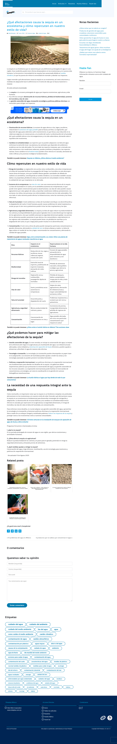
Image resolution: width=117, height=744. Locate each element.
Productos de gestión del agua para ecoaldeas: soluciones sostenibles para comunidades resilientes (92, 33)
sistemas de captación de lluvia (40, 347)
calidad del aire (37, 228)
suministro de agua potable (28, 130)
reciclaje (21, 691)
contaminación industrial (32, 670)
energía (28, 674)
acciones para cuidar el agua (18, 657)
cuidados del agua (44, 679)
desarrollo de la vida (14, 687)
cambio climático (46, 634)
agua (56, 629)
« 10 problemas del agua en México (19, 538)
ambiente (55, 648)
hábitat (33, 691)
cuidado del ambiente (38, 624)
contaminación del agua (42, 657)
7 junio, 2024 (21, 33)
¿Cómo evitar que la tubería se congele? (93, 28)
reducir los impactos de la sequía (59, 413)
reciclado (56, 687)
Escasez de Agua (31, 33)
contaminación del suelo (16, 661)
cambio (63, 73)
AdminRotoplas (12, 33)
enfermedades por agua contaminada (20, 679)
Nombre (82, 80)
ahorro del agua (56, 643)
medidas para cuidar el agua (42, 666)
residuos (59, 679)
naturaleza (44, 687)
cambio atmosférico (41, 639)
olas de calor (36, 184)
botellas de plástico (60, 661)
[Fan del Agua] (7, 3)
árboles (10, 691)
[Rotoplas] (10, 12)
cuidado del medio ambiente (19, 629)
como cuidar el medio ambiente (20, 634)
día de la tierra (12, 670)
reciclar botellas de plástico (17, 666)
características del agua (39, 661)
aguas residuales (13, 674)
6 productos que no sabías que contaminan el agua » (54, 538)
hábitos (68, 687)
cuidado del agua (42, 33)
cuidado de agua (40, 648)
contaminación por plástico (18, 644)
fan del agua (43, 629)
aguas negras (40, 644)
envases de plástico (14, 683)
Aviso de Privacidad (11, 728)
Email (81, 88)
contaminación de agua (17, 639)
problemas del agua (32, 683)
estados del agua (50, 683)
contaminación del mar (54, 670)
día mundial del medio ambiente (35, 653)
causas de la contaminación (18, 648)
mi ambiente (30, 687)
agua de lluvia (13, 653)
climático (10, 75)
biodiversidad (33, 151)
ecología (61, 666)
